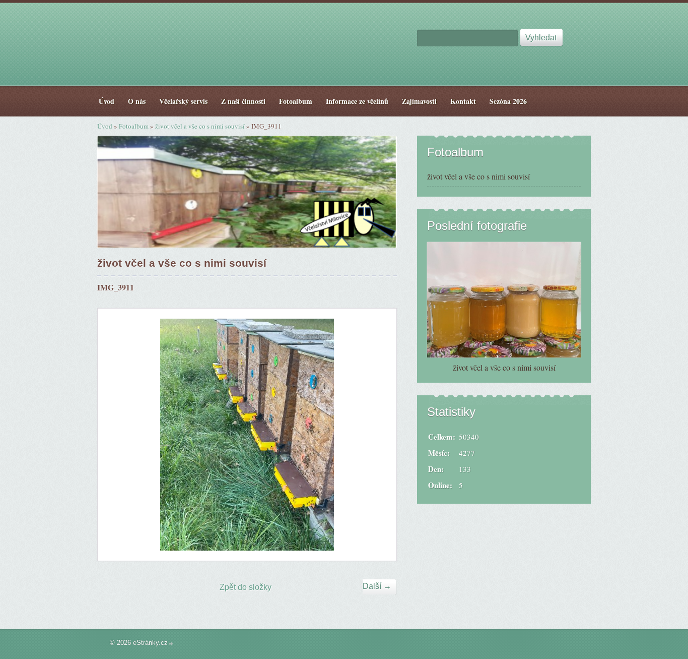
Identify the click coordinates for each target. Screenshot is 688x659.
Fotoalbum (134, 126)
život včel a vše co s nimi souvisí (200, 126)
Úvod (104, 126)
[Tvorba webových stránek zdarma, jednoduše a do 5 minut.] (171, 643)
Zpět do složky (245, 587)
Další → (377, 586)
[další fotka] (380, 435)
